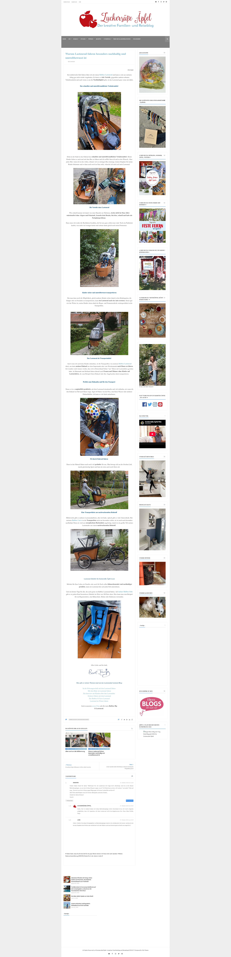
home (64, 39)
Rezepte (98, 39)
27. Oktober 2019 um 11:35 (126, 782)
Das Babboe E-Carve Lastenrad (99, 698)
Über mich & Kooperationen (122, 39)
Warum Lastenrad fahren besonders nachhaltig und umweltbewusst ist (96, 753)
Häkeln (75, 39)
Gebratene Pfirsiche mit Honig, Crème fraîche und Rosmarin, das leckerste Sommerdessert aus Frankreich (81, 879)
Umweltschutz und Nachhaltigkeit (79, 719)
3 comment (72, 61)
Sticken (83, 39)
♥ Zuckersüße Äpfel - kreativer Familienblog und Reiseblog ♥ (112, 950)
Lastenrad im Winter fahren (99, 701)
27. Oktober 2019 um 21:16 (126, 820)
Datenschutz (67, 2)
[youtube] (156, 2)
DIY (70, 39)
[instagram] (161, 2)
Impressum (74, 2)
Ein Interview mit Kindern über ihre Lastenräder (99, 693)
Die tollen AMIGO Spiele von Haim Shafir (82, 896)
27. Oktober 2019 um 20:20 (126, 805)
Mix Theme (145, 950)
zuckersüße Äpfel (84, 805)
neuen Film (95, 706)
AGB (80, 2)
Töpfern (90, 39)
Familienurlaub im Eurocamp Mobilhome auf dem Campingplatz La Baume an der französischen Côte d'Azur (83, 888)
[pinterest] (166, 2)
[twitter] (164, 2)
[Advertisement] (152, 656)
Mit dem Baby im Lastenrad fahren (99, 691)
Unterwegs (107, 39)
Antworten (130, 800)
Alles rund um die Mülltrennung (75, 751)
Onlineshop (136, 39)
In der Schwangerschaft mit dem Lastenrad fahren (99, 688)
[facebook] (158, 2)
